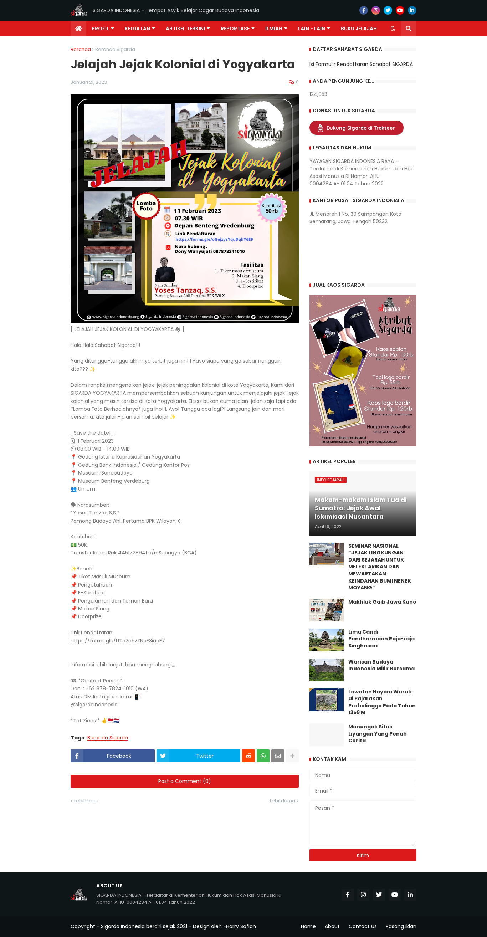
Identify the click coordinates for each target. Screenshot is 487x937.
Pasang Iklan (401, 926)
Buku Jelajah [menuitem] (359, 28)
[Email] (277, 755)
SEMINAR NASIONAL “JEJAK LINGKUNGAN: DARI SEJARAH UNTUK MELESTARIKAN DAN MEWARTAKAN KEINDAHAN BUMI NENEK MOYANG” (379, 567)
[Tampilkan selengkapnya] (292, 755)
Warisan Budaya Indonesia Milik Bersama (381, 665)
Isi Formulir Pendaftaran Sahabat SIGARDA (361, 64)
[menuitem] (78, 28)
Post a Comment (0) (184, 781)
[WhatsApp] (263, 755)
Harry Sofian (241, 926)
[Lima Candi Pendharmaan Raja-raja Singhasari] (326, 640)
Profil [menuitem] (100, 28)
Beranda (81, 49)
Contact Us (363, 926)
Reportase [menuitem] (235, 28)
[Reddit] (248, 755)
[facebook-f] (363, 10)
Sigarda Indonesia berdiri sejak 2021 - (146, 926)
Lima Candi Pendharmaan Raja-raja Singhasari (381, 639)
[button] (393, 28)
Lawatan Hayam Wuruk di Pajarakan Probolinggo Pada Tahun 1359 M (382, 702)
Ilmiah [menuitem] (273, 28)
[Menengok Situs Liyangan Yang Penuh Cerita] (326, 734)
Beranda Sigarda (115, 49)
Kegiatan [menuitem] (137, 28)
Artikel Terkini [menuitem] (185, 28)
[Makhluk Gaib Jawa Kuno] (326, 610)
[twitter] (388, 10)
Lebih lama (282, 800)
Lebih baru (86, 800)
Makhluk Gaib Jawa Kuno (382, 602)
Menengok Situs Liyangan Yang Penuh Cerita (377, 733)
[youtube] (400, 10)
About (332, 926)
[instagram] (375, 10)
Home (308, 926)
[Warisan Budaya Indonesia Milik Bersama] (326, 670)
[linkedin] (412, 10)
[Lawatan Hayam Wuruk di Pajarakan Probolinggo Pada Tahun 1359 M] (326, 699)
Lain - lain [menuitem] (311, 28)
